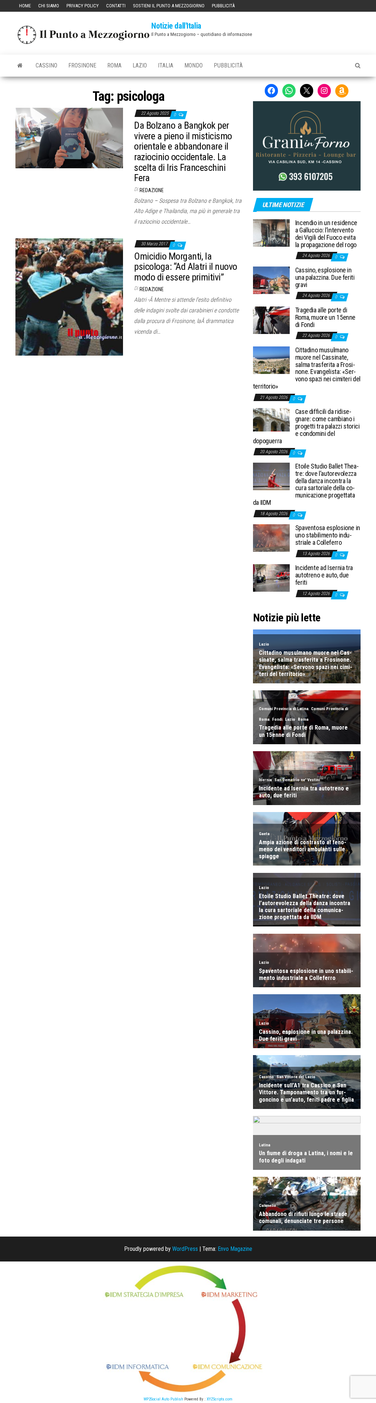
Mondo (193, 65)
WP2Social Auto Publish (163, 1399)
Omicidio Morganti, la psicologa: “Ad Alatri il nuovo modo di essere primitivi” (185, 267)
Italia (165, 65)
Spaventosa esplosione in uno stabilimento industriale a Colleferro (327, 535)
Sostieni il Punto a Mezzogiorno (169, 5)
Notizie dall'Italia (176, 25)
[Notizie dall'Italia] (20, 66)
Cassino (46, 65)
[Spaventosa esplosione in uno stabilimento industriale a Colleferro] (271, 537)
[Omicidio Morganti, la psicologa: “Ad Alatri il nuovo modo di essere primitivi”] (69, 296)
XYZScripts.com (219, 1399)
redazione (152, 190)
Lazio (140, 65)
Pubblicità (223, 5)
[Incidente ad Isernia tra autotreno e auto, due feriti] (271, 577)
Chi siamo (48, 5)
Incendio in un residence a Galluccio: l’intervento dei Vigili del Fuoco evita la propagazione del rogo (326, 233)
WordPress (185, 1248)
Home (25, 5)
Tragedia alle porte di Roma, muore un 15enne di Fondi (325, 317)
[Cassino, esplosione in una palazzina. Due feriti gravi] (271, 279)
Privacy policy (82, 5)
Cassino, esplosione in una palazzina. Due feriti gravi (325, 277)
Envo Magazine (235, 1248)
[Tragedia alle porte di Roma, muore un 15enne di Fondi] (271, 319)
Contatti (116, 5)
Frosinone (82, 65)
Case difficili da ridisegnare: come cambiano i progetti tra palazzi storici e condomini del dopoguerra (306, 426)
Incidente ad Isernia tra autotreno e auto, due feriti (324, 575)
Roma (114, 65)
